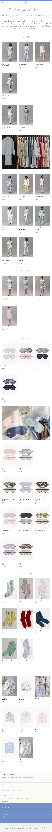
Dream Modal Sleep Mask (7, 365)
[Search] (5, 2)
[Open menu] (2, 2)
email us (5, 790)
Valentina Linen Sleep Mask (24, 365)
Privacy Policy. (34, 777)
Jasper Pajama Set (22, 127)
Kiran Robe (4, 759)
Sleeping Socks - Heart (7, 601)
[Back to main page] (25, 2)
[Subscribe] (48, 779)
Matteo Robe (37, 698)
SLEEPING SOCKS (40, 16)
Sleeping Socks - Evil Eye (24, 601)
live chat (14, 790)
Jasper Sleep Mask (39, 365)
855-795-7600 (10, 790)
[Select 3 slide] (11, 61)
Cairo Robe (4, 698)
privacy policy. (11, 829)
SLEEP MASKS (28, 16)
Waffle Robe (21, 759)
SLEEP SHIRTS (17, 16)
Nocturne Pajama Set (39, 64)
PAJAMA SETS (6, 16)
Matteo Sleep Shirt (23, 298)
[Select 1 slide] (9, 61)
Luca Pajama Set (5, 64)
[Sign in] (46, 2)
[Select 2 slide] (10, 61)
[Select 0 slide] (8, 61)
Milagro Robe (21, 729)
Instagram (5, 801)
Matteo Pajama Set (23, 64)
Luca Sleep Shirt (5, 298)
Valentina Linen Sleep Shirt (40, 298)
